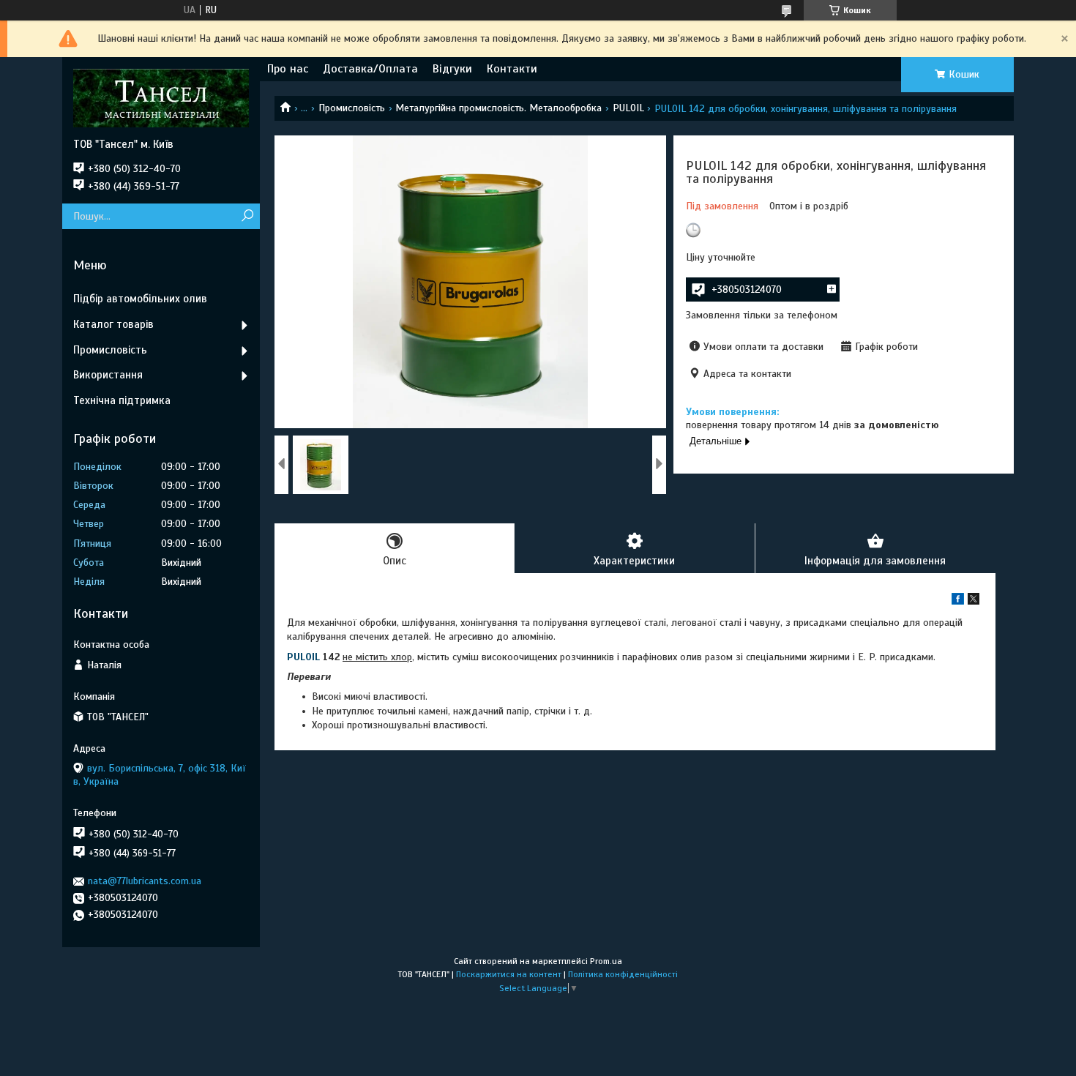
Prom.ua (606, 961)
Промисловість (351, 108)
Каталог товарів (113, 324)
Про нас (287, 68)
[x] (973, 601)
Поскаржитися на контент (508, 974)
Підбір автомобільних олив (140, 298)
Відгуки (452, 68)
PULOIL (628, 108)
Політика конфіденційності (623, 974)
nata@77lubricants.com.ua (144, 881)
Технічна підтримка (122, 400)
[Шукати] (247, 216)
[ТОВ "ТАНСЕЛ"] (161, 97)
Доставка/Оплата (370, 68)
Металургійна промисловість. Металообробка (498, 108)
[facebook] (958, 601)
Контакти (512, 68)
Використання (108, 374)
